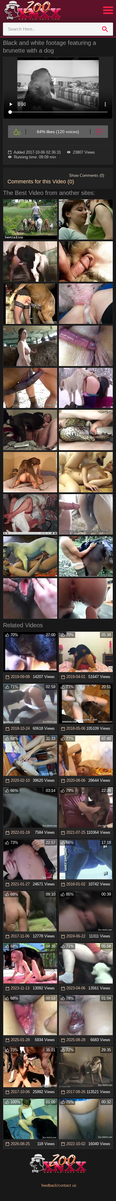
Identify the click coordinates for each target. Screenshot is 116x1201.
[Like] (17, 131)
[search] (105, 29)
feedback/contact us (58, 1185)
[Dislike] (99, 131)
